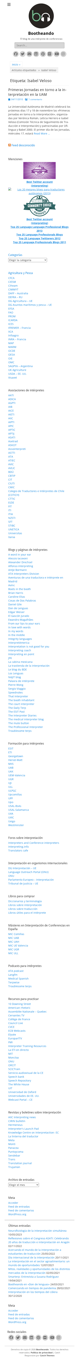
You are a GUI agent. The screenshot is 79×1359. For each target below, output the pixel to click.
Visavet (12, 377)
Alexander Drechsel (20, 562)
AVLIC (11, 468)
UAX (10, 771)
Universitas (15, 533)
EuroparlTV (15, 1038)
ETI (10, 752)
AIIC (10, 418)
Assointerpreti (17, 449)
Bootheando (41, 33)
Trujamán (14, 1167)
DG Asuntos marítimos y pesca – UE (30, 305)
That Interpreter (18, 696)
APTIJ (11, 433)
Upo (10, 802)
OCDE (11, 350)
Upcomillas (15, 794)
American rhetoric (19, 1007)
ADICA (12, 399)
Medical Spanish (18, 978)
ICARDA (12, 320)
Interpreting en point (21, 654)
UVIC (11, 817)
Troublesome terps (20, 730)
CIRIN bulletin (16, 1121)
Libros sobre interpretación (25, 905)
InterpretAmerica (18, 642)
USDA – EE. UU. (17, 373)
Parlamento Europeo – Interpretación (31, 879)
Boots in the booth (19, 589)
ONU (11, 876)
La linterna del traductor (23, 1136)
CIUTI (11, 483)
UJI (10, 783)
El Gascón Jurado (18, 616)
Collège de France (19, 1019)
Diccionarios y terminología (25, 901)
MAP (11, 343)
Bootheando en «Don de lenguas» (29, 1284)
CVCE (11, 1027)
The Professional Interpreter (25, 727)
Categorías (15, 255)
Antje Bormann (17, 570)
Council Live (15, 1023)
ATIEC (11, 460)
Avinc (11, 585)
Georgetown (15, 756)
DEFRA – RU (15, 297)
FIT (10, 506)
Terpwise (13, 982)
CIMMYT (13, 289)
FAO (10, 312)
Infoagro (13, 335)
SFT (10, 521)
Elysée (12, 1034)
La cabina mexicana (20, 662)
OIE (10, 358)
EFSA (11, 308)
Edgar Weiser (16, 612)
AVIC (11, 464)
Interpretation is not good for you (28, 646)
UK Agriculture (17, 370)
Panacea (13, 1148)
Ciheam (13, 285)
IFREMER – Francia (19, 327)
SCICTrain (14, 1069)
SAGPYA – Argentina (20, 366)
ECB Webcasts (17, 1030)
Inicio (16, 64)
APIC (11, 426)
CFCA (11, 278)
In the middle (16, 635)
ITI (9, 510)
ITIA (10, 514)
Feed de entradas (19, 1206)
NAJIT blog (14, 677)
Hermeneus (15, 1125)
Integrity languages (20, 639)
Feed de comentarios (21, 1210)
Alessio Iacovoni (18, 558)
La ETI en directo (18, 1050)
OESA (11, 354)
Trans (11, 1159)
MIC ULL (13, 953)
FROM (12, 316)
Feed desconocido (23, 145)
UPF (10, 798)
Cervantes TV (16, 1015)
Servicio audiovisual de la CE (25, 1073)
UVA (10, 813)
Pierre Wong (15, 685)
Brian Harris (15, 593)
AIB (10, 406)
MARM (12, 347)
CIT (10, 479)
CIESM (12, 282)
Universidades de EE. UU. (23, 1096)
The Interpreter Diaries (22, 715)
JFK (10, 658)
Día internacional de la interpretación (31, 1257)
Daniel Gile (15, 604)
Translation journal (20, 1163)
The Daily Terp (17, 708)
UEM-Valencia (16, 775)
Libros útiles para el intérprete (27, 912)
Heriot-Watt (15, 760)
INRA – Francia (17, 339)
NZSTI (11, 518)
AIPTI (11, 422)
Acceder (13, 1202)
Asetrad (13, 441)
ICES (11, 324)
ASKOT (12, 445)
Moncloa (13, 1057)
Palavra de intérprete (21, 681)
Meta (11, 1140)
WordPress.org (17, 1214)
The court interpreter (21, 704)
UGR (11, 779)
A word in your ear (19, 554)
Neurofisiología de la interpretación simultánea (37, 1230)
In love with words (19, 627)
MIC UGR (13, 949)
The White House (18, 1084)
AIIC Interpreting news (22, 1117)
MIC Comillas (16, 934)
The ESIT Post (16, 711)
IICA (10, 331)
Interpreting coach (19, 650)
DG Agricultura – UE (20, 301)
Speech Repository (19, 1080)
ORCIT (12, 1065)
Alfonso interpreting (20, 566)
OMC (11, 362)
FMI (10, 1042)
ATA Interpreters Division (23, 573)
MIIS (11, 764)
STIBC (11, 525)
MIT (10, 1053)
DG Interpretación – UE (22, 868)
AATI (11, 395)
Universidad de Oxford (22, 1092)
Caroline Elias (16, 596)
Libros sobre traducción (22, 909)
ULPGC (12, 790)
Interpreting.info (18, 846)
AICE (11, 410)
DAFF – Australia (18, 293)
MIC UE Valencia (18, 945)
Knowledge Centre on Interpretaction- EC (33, 1132)
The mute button (18, 723)
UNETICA (13, 529)
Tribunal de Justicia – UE (23, 883)
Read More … (42, 133)
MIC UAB (13, 938)
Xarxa (11, 537)
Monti (11, 1144)
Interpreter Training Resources (27, 1046)
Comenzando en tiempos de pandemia (32, 1288)
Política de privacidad (42, 1352)
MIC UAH (13, 941)
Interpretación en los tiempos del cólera (33, 1292)
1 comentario (35, 99)
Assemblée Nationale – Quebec (27, 1011)
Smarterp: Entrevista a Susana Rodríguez (33, 1276)
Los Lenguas (15, 673)
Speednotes (15, 692)
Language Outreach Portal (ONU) (28, 872)
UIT (10, 1088)
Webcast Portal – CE (20, 1099)
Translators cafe (18, 850)
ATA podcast (16, 971)
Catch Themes (47, 1355)
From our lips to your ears (24, 623)
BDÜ (11, 472)
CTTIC (11, 498)
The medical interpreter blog (26, 719)
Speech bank (16, 1076)
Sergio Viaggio (17, 688)
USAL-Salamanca (18, 809)
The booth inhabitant (21, 700)
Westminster (16, 825)
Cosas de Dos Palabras (22, 600)
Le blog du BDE (17, 669)
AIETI (11, 414)
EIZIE (11, 502)
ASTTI (11, 452)
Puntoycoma (15, 1151)
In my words (15, 631)
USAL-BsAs (14, 806)
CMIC (11, 487)
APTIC (11, 429)
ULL (10, 787)
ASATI (11, 437)
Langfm (12, 974)
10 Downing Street (19, 1004)
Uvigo (11, 821)
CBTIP (11, 475)
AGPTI (11, 403)
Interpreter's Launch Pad (23, 1128)
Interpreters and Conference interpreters (33, 843)
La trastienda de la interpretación (29, 665)
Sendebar (14, 1155)
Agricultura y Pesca (20, 273)
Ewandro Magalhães (20, 619)
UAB (10, 767)
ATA (10, 456)
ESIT (10, 748)
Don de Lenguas (18, 608)
